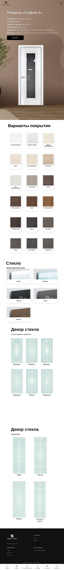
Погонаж (36, 540)
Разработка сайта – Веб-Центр (31, 562)
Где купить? (15, 37)
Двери (35, 538)
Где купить (9, 552)
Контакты (9, 555)
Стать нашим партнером (40, 550)
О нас (8, 550)
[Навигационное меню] (61, 3)
